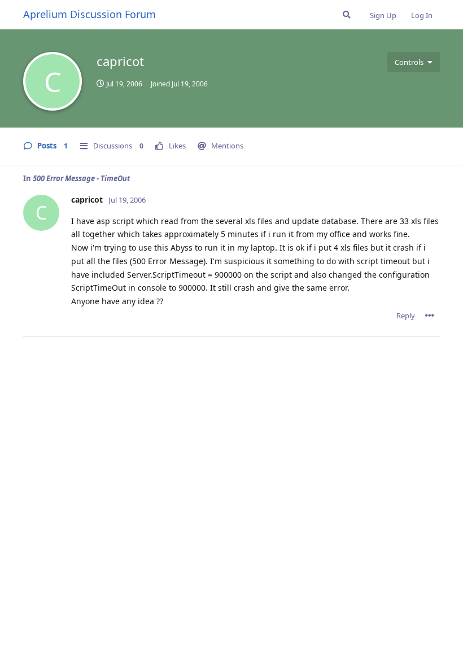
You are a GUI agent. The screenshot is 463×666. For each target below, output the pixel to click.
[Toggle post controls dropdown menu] (430, 315)
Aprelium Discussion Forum (89, 14)
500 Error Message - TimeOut (81, 178)
